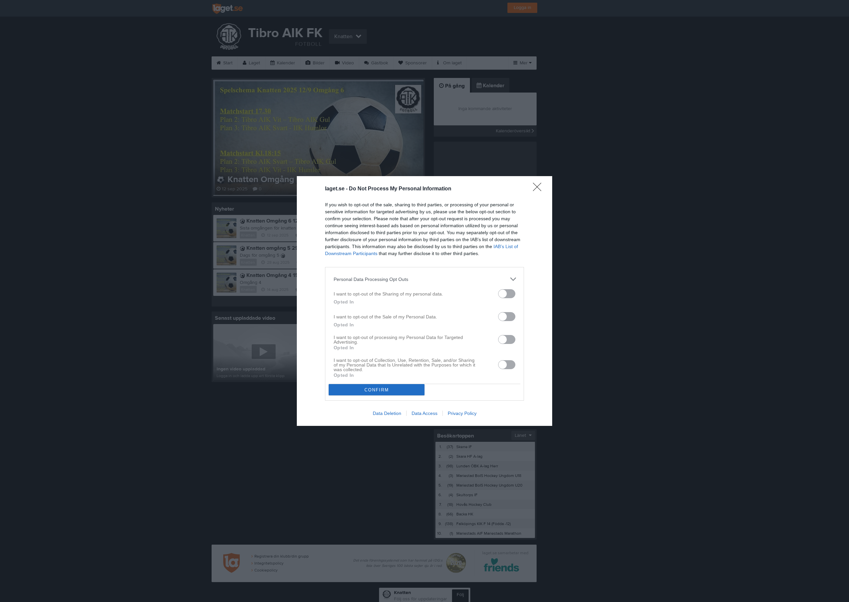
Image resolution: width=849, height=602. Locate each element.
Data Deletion (387, 413)
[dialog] (424, 301)
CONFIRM (376, 389)
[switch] (506, 293)
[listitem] (424, 279)
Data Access (424, 413)
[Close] (539, 189)
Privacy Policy (462, 413)
